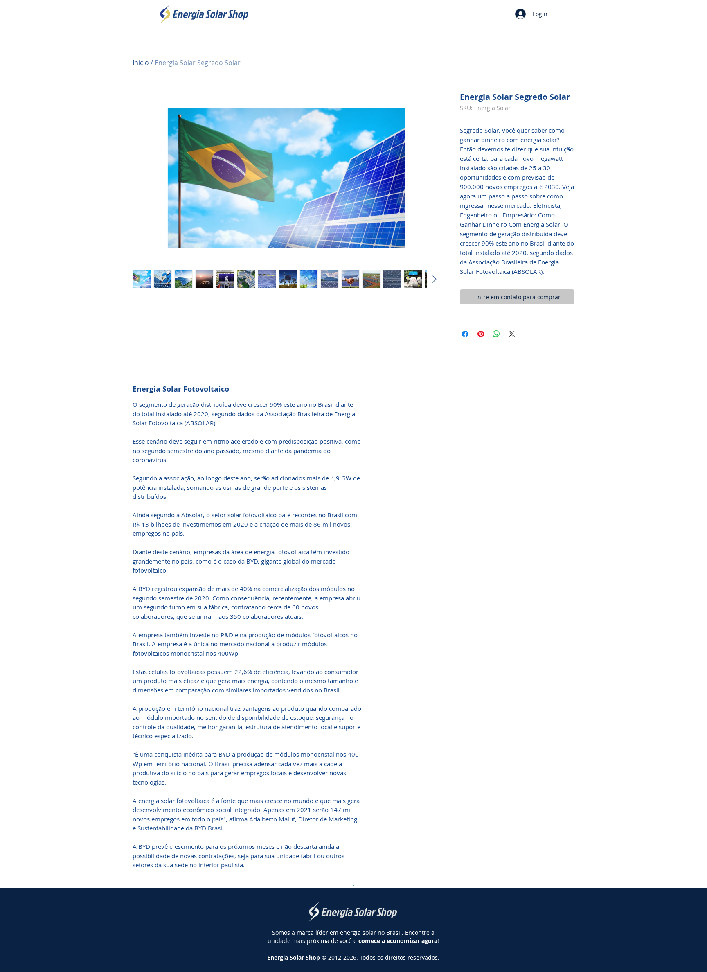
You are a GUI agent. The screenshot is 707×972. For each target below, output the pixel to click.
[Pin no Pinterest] (481, 334)
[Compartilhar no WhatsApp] (496, 334)
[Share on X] (512, 334)
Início (141, 62)
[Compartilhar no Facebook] (465, 334)
